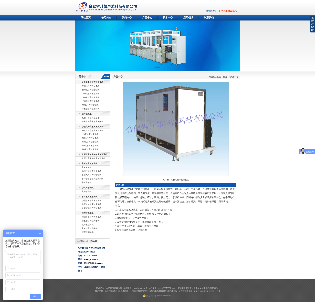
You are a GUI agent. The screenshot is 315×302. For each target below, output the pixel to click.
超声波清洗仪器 (185, 291)
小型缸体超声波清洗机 (91, 200)
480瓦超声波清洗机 (90, 145)
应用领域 (188, 17)
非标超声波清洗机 (89, 163)
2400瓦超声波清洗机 (90, 90)
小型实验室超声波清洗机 (92, 126)
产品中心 (147, 17)
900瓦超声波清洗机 (90, 105)
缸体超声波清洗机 (89, 196)
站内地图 (145, 291)
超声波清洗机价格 (158, 291)
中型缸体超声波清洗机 (91, 204)
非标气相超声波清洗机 (91, 175)
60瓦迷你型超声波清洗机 (92, 130)
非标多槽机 (87, 182)
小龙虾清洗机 (88, 187)
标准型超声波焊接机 (90, 221)
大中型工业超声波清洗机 (92, 82)
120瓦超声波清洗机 (90, 134)
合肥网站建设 (111, 291)
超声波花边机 (88, 232)
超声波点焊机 (88, 224)
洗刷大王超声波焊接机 (91, 217)
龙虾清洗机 (87, 191)
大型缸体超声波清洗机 (91, 208)
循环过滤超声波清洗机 (91, 171)
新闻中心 (127, 17)
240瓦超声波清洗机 (90, 138)
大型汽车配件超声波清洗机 (93, 158)
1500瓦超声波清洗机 (90, 97)
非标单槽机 (87, 167)
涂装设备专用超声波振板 (92, 121)
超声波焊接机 (88, 213)
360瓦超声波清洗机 (90, 142)
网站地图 (136, 291)
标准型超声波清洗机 (90, 109)
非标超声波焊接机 (89, 228)
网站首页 (86, 17)
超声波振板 (87, 114)
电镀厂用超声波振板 (90, 118)
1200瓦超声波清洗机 (90, 101)
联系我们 (209, 17)
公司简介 (106, 17)
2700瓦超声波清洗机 (90, 86)
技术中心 (168, 17)
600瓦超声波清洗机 (90, 149)
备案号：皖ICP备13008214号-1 (207, 291)
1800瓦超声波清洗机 (90, 93)
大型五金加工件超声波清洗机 (94, 154)
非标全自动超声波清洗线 (92, 179)
